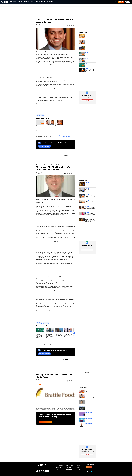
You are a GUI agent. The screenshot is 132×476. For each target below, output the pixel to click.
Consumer (41, 164)
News (11, 1)
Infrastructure (42, 372)
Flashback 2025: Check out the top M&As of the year (68, 335)
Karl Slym (39, 322)
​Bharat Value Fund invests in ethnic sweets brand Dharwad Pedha (90, 214)
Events (14, 1)
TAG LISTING (68, 467)
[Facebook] (71, 25)
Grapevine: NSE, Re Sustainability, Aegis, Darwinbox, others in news (90, 49)
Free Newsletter (50, 1)
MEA (129, 1)
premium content (55, 418)
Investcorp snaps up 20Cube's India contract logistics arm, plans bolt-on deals (90, 403)
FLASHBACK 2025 (48, 4)
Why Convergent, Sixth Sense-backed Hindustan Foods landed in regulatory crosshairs (90, 196)
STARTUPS (53, 4)
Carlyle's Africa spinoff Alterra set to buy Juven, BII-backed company (90, 202)
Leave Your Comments (67, 136)
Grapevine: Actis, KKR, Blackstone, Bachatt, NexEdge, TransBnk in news (90, 43)
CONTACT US (58, 467)
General (87, 40)
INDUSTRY (31, 4)
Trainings (20, 1)
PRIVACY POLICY (59, 471)
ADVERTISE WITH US (59, 465)
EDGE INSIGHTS (79, 471)
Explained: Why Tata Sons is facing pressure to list (58, 335)
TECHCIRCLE (78, 465)
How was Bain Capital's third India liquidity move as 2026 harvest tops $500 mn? (89, 415)
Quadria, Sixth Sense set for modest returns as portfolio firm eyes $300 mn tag (90, 190)
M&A (24, 4)
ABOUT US (58, 463)
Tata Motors (46, 322)
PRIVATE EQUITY (13, 4)
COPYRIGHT (58, 469)
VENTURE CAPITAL (20, 4)
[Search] (112, 2)
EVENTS (77, 467)
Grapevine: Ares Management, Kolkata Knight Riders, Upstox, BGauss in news (90, 37)
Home (37, 164)
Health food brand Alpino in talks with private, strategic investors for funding (90, 208)
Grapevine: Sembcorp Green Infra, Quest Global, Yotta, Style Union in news (90, 54)
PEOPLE (36, 4)
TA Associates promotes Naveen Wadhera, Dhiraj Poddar (49, 127)
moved (54, 57)
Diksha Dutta (40, 379)
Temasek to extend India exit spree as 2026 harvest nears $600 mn (89, 184)
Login (116, 1)
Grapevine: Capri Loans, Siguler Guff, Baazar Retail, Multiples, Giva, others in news (90, 70)
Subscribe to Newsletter (44, 146)
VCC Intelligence (42, 1)
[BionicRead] (67, 26)
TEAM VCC (40, 24)
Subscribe (121, 1)
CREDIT (28, 4)
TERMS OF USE (69, 463)
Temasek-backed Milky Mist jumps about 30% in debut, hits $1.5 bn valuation (90, 220)
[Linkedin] (50, 136)
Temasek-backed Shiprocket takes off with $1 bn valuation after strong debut (89, 409)
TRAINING (78, 469)
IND (126, 1)
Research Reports (34, 1)
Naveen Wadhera (40, 115)
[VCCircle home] (4, 2)
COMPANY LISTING (69, 465)
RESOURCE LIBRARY (69, 469)
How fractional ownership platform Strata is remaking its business (90, 397)
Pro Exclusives (26, 1)
